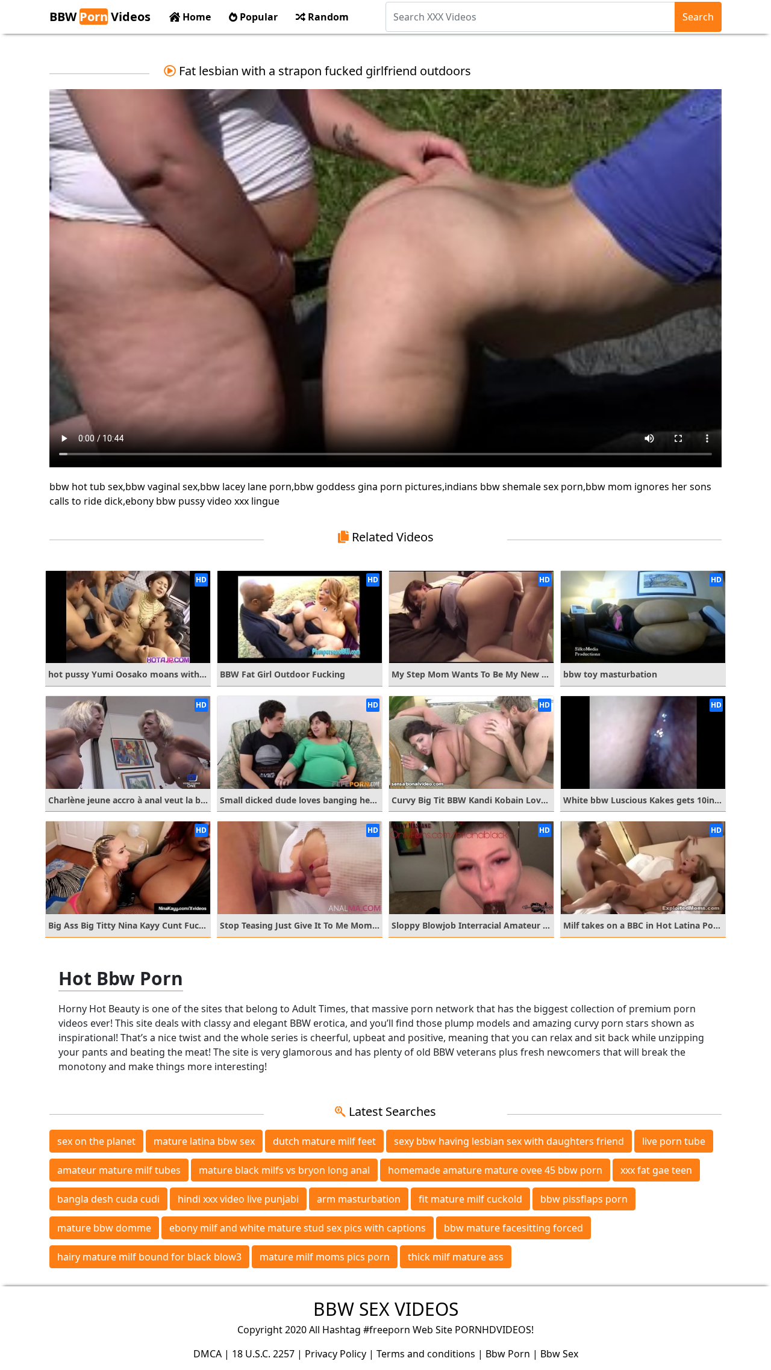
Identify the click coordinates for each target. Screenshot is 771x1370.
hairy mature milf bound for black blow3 (149, 1256)
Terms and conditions (425, 1353)
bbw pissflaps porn (584, 1199)
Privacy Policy (335, 1353)
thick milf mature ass (456, 1256)
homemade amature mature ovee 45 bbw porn (495, 1170)
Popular (257, 16)
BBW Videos (100, 16)
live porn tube (673, 1141)
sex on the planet (96, 1141)
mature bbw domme (104, 1228)
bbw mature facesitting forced (513, 1228)
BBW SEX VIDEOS (385, 1309)
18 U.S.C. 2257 (263, 1353)
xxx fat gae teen (656, 1170)
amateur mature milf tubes (119, 1170)
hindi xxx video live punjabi (238, 1199)
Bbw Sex (559, 1353)
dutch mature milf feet (324, 1141)
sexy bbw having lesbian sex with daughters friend (509, 1141)
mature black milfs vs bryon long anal (284, 1170)
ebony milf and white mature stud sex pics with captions (297, 1228)
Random (327, 16)
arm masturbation (359, 1199)
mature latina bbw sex (204, 1141)
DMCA (207, 1353)
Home (195, 16)
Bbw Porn (507, 1353)
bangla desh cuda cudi (108, 1199)
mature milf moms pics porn (325, 1256)
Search (698, 16)
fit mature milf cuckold (470, 1199)
